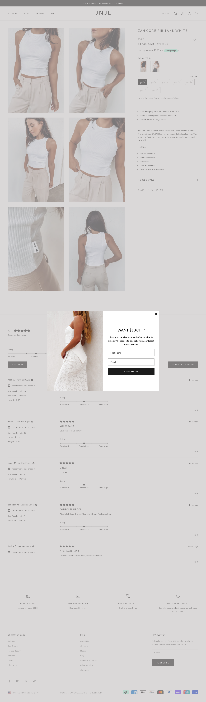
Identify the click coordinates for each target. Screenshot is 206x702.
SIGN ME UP (131, 371)
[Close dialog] (156, 314)
